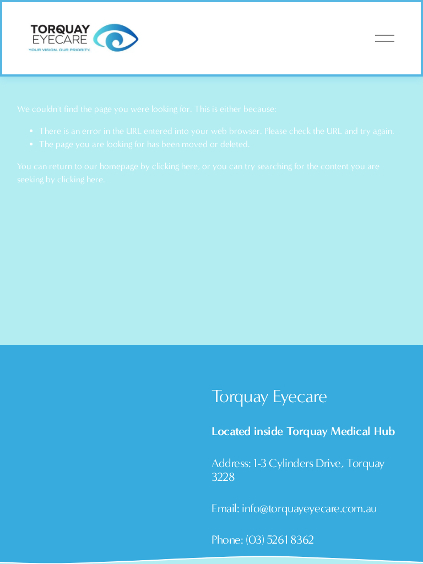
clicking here (175, 166)
